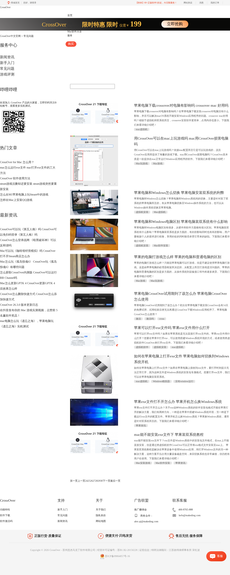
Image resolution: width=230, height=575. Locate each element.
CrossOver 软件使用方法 (15, 178)
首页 (69, 15)
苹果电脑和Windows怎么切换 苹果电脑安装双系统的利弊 (179, 193)
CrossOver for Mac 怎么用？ (17, 162)
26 (91, 480)
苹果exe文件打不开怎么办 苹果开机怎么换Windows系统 (178, 402)
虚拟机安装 (142, 212)
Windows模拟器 (161, 381)
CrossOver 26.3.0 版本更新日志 (19, 304)
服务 (69, 35)
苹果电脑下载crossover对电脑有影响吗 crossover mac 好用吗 (181, 105)
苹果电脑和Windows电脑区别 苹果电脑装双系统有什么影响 (181, 222)
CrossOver (5, 7)
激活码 (150, 318)
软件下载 (5, 515)
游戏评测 (7, 74)
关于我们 (101, 509)
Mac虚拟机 (160, 212)
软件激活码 (6, 521)
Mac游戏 (157, 163)
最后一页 (115, 480)
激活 (138, 318)
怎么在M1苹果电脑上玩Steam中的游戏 (24, 194)
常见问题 (7, 69)
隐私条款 (101, 515)
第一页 (74, 480)
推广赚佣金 (140, 509)
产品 (69, 19)
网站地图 (101, 521)
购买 (71, 43)
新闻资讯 (7, 57)
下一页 (106, 480)
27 (94, 480)
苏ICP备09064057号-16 (117, 556)
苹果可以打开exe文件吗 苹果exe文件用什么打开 (172, 328)
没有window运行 (184, 381)
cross (161, 318)
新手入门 (7, 63)
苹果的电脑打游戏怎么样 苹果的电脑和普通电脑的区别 (177, 257)
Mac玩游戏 (142, 163)
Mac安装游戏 (143, 463)
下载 (69, 23)
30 (101, 480)
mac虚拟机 (142, 129)
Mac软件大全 (74, 31)
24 (86, 480)
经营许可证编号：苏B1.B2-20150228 (117, 550)
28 (96, 480)
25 (89, 480)
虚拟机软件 (142, 347)
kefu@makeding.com (190, 515)
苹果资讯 (141, 425)
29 (99, 480)
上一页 (81, 480)
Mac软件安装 (161, 245)
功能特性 (5, 509)
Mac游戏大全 (74, 27)
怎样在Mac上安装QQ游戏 (16, 199)
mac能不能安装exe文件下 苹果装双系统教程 (169, 435)
